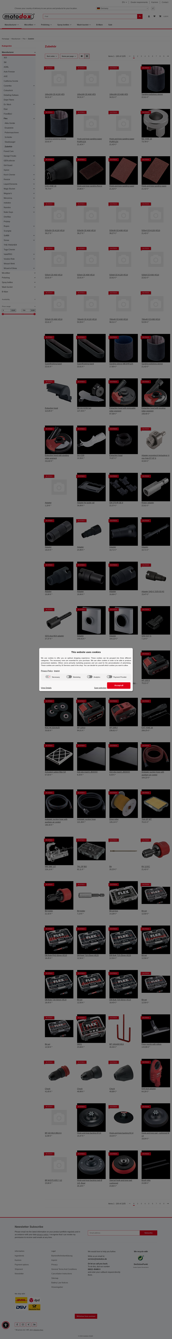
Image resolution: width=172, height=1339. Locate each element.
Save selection (100, 688)
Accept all (118, 685)
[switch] (48, 676)
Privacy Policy (47, 671)
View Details (46, 688)
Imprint (57, 671)
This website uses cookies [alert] (86, 652)
